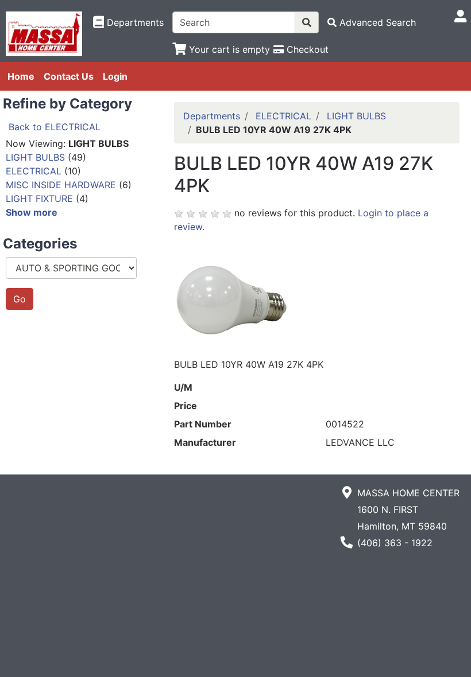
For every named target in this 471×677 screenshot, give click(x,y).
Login (115, 76)
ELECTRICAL (33, 171)
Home (20, 76)
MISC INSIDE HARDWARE (61, 184)
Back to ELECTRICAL (55, 127)
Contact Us (69, 76)
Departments (211, 116)
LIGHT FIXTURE (39, 198)
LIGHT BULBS (35, 157)
